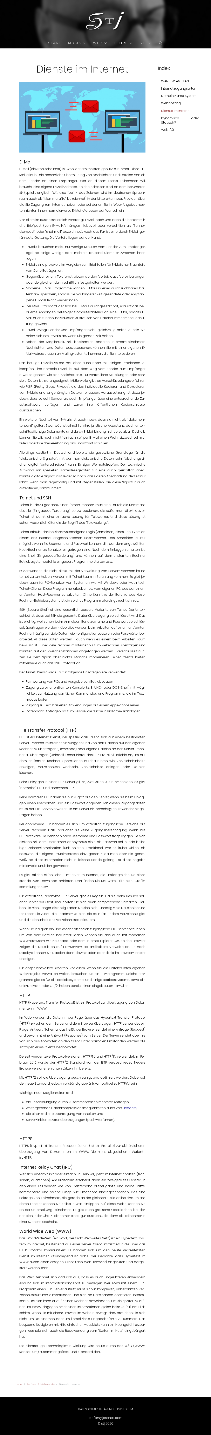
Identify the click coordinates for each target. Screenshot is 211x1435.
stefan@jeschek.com (105, 1417)
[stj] (105, 21)
